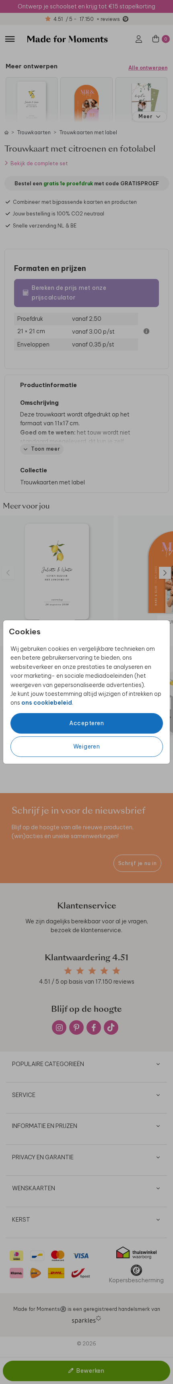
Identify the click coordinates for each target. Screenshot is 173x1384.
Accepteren (86, 723)
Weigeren (86, 746)
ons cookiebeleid (46, 702)
